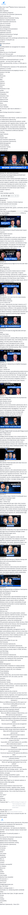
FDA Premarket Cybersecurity (7, 139)
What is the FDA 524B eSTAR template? (9, 711)
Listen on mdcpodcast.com (7, 130)
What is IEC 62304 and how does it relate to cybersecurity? (14, 732)
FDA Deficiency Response (6, 12)
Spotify (2, 136)
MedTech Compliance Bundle (7, 19)
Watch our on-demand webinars (15, 780)
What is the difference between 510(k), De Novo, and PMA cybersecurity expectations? (14, 713)
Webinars (2, 83)
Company (2, 798)
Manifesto (2, 855)
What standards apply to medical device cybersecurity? (13, 718)
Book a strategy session (6, 774)
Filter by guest (6, 211)
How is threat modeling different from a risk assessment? (14, 704)
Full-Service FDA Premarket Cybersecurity (11, 14)
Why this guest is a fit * (6, 810)
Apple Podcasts (4, 134)
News (1, 103)
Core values (3, 853)
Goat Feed (4, 101)
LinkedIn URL (3, 811)
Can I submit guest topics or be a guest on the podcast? (13, 760)
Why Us (2, 859)
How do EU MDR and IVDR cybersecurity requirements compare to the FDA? (14, 739)
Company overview (5, 864)
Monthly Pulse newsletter (6, 877)
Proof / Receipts (4, 106)
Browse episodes (18, 130)
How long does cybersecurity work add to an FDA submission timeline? (14, 757)
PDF (11, 864)
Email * (2, 796)
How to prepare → (16, 112)
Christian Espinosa (11, 633)
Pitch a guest (16, 774)
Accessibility (3, 900)
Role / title (2, 800)
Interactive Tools (4, 96)
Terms (1, 897)
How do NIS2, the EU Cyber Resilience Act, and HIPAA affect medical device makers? (14, 743)
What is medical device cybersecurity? (9, 696)
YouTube (2, 132)
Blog (1, 79)
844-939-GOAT (4, 886)
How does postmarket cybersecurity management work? (14, 724)
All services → (3, 846)
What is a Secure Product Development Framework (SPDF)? (14, 721)
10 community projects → (13, 833)
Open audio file (10, 193)
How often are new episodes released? (9, 709)
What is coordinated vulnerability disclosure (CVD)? (12, 727)
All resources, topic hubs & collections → (10, 108)
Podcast (2, 81)
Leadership (3, 857)
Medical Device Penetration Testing (9, 18)
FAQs (1, 87)
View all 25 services (5, 23)
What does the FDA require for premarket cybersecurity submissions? (14, 699)
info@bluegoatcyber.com (6, 884)
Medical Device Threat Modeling (8, 840)
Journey (2, 50)
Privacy (2, 895)
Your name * (3, 794)
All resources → (4, 879)
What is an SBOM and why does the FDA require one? (13, 702)
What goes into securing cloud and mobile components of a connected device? (14, 750)
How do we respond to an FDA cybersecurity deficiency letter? (13, 753)
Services (2, 9)
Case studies (3, 875)
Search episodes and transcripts (8, 204)
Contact (2, 862)
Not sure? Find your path (6, 54)
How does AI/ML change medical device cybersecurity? (13, 729)
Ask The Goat (3, 97)
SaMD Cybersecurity (5, 16)
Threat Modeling (4, 145)
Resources (2, 76)
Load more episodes (5, 605)
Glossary (2, 85)
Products (2, 41)
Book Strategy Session (6, 112)
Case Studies (3, 105)
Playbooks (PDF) (4, 92)
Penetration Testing (5, 146)
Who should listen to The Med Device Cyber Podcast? (13, 707)
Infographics (3, 94)
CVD (1, 902)
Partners (2, 860)
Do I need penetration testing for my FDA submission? (13, 716)
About (1, 74)
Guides (2, 90)
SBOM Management (5, 143)
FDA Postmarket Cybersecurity (8, 21)
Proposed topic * (4, 802)
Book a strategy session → (7, 888)
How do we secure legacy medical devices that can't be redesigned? (14, 746)
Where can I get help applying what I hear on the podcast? (14, 763)
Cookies (2, 899)
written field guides (9, 782)
